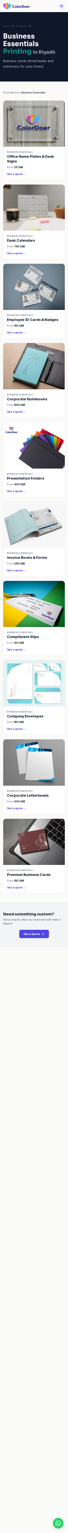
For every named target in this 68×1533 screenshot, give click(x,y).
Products (21, 26)
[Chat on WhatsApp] (58, 1523)
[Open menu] (61, 6)
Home (6, 26)
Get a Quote (32, 934)
